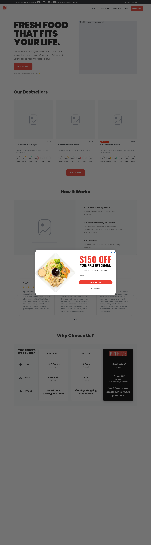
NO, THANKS (95, 288)
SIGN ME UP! (95, 282)
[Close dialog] (113, 252)
